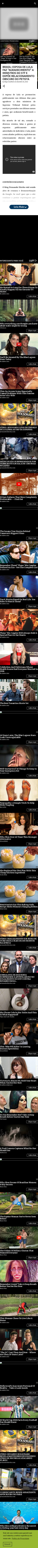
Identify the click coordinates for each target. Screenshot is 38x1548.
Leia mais (19, 207)
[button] (4, 86)
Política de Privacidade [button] (20, 1538)
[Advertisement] (19, 237)
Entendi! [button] (7, 1544)
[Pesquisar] (35, 3)
